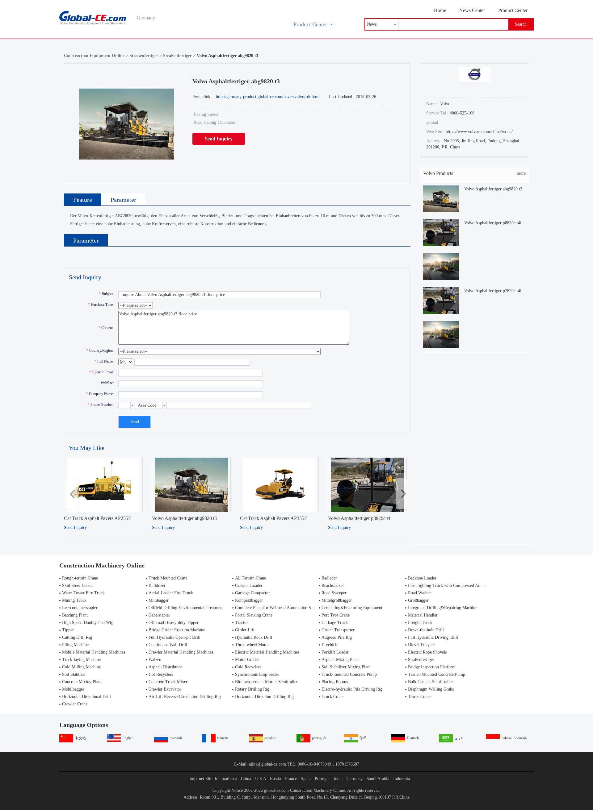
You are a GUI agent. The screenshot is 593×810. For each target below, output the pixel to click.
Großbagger (418, 600)
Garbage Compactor (252, 593)
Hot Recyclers (161, 674)
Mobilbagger (73, 689)
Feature (82, 199)
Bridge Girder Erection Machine (177, 630)
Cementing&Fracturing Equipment (352, 607)
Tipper (68, 630)
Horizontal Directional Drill (86, 696)
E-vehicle (330, 644)
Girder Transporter (338, 630)
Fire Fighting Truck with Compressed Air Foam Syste (455, 585)
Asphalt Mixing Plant (340, 659)
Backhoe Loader (422, 578)
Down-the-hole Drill (426, 630)
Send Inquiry (219, 138)
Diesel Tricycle (421, 644)
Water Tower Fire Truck (83, 593)
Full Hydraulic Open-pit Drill (174, 637)
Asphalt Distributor (165, 667)
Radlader (329, 578)
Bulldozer (157, 585)
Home (440, 10)
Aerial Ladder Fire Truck (171, 593)
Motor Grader (247, 659)
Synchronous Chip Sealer (257, 674)
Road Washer (419, 593)
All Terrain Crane (250, 578)
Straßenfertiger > (146, 55)
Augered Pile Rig (337, 637)
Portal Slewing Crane (253, 615)
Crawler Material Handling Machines (181, 652)
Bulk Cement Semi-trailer (430, 681)
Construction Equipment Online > (96, 55)
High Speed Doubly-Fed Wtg (87, 622)
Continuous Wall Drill (168, 644)
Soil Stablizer (74, 674)
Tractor (241, 622)
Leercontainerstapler (80, 607)
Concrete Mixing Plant (82, 681)
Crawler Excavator (165, 689)
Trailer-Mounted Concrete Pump (436, 674)
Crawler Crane (74, 704)
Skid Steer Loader (78, 585)
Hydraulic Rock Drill (253, 637)
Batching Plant (75, 615)
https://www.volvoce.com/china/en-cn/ (479, 131)
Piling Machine (75, 644)
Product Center (513, 10)
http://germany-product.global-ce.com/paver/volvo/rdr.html (268, 96)
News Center (472, 10)
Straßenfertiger (421, 659)
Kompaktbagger (249, 600)
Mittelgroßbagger (337, 600)
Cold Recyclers (248, 667)
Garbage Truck (335, 622)
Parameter (123, 199)
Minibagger (159, 600)
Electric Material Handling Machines (267, 652)
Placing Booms (335, 681)
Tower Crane (419, 696)
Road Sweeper (334, 593)
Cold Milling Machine (81, 667)
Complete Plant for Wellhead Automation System (278, 607)
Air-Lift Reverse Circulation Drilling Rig (185, 696)
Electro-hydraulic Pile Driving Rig (352, 689)
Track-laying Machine (81, 659)
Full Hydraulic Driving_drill (433, 637)
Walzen (155, 659)
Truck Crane (332, 696)
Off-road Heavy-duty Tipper (174, 622)
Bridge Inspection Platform (432, 667)
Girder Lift (244, 630)
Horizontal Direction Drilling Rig (264, 696)
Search (521, 24)
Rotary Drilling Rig (252, 689)
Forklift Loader (335, 652)
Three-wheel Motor (252, 644)
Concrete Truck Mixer (168, 681)
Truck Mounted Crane (168, 578)
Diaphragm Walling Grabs (431, 689)
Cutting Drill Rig (77, 637)
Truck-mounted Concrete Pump (349, 674)
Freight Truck (420, 622)
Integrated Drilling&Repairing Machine (442, 607)
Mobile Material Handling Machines (93, 652)
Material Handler (423, 615)
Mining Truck (74, 600)
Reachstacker (333, 585)
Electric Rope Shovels (427, 652)
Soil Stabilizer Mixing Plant (346, 667)
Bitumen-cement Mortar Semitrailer (266, 681)
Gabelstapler (159, 615)
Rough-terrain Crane (80, 578)
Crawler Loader (249, 585)
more (521, 173)
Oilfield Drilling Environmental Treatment (186, 607)
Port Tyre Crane (336, 615)
